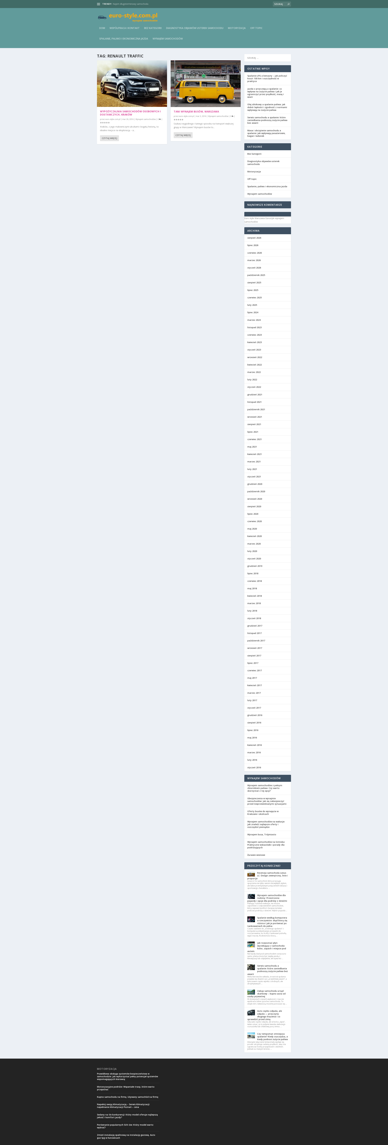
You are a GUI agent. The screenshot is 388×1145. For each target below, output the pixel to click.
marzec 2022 (254, 372)
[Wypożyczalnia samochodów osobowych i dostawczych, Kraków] (132, 83)
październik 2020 (256, 491)
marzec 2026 (254, 260)
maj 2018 (252, 588)
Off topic (256, 28)
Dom (102, 28)
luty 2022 (252, 379)
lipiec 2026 (252, 245)
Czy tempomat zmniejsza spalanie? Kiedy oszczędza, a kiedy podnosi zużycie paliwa (272, 1036)
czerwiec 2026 (254, 252)
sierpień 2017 (254, 655)
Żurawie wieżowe (256, 854)
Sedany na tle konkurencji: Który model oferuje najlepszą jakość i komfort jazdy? (127, 1116)
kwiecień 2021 (254, 454)
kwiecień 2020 (254, 536)
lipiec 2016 (252, 730)
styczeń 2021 (254, 476)
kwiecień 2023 (254, 342)
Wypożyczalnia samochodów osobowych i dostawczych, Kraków (130, 113)
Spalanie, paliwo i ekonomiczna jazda (123, 38)
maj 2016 (252, 737)
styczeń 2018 (254, 618)
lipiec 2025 (252, 290)
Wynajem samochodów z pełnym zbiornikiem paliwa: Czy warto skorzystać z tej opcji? (264, 788)
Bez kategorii (153, 28)
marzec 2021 (254, 461)
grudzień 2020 (254, 484)
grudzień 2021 (254, 394)
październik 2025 (256, 275)
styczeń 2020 (254, 558)
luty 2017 (252, 700)
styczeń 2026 (254, 267)
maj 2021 (252, 446)
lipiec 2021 (252, 431)
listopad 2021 (254, 402)
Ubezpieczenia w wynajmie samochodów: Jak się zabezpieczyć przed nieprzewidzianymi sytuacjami (266, 801)
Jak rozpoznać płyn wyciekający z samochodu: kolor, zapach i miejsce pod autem (266, 947)
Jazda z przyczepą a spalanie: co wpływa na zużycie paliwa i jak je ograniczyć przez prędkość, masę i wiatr (265, 93)
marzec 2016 (254, 752)
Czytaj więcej (109, 138)
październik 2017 (256, 640)
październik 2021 (256, 409)
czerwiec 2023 (254, 334)
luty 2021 (252, 469)
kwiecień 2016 (254, 745)
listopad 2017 (254, 633)
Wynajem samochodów (168, 38)
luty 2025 (252, 304)
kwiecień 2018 (254, 595)
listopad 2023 (254, 327)
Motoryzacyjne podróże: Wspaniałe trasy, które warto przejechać (125, 1088)
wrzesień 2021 (254, 416)
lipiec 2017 (252, 663)
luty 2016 (252, 759)
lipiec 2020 (252, 513)
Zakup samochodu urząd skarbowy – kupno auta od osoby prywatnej (266, 993)
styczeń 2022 (254, 387)
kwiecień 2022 (254, 364)
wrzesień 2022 (254, 357)
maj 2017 (252, 677)
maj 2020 (252, 528)
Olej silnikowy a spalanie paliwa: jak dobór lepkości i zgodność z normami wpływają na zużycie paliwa (267, 107)
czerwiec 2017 (254, 670)
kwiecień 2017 (254, 685)
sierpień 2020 (254, 506)
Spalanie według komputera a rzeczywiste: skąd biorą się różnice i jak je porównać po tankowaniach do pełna (267, 921)
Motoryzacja (237, 28)
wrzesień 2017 (254, 648)
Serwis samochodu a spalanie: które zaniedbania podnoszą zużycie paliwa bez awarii (267, 120)
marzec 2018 (254, 603)
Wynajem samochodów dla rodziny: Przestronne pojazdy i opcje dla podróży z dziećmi (267, 898)
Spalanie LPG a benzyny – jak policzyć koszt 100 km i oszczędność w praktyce (267, 78)
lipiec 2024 (252, 312)
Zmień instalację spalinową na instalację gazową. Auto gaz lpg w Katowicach (126, 1136)
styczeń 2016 (254, 767)
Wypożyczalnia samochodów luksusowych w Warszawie (140, 3)
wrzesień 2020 (254, 498)
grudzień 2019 (254, 566)
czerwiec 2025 (254, 297)
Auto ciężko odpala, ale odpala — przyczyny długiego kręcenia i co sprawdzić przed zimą (264, 1015)
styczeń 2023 (254, 349)
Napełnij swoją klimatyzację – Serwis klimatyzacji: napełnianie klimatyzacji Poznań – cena (123, 1105)
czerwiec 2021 (254, 439)
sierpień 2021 (254, 424)
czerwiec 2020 (254, 521)
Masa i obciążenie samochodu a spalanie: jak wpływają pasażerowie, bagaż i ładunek (266, 133)
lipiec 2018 (252, 573)
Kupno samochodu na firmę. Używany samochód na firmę (127, 1096)
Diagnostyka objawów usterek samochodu (194, 28)
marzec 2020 (254, 543)
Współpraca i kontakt (125, 28)
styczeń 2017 (254, 707)
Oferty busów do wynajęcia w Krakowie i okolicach (263, 812)
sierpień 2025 (254, 282)
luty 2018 (252, 610)
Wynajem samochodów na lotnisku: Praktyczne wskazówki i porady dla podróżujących (266, 844)
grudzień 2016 (254, 715)
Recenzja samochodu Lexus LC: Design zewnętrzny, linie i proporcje (267, 875)
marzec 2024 (254, 320)
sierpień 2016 (254, 722)
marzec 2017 (254, 692)
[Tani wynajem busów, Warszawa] (206, 83)
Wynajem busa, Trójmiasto (261, 834)
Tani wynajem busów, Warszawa (196, 111)
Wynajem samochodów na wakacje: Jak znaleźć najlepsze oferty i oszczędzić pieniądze (266, 824)
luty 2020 (252, 551)
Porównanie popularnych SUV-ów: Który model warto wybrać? (125, 1126)
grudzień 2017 (254, 625)
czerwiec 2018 (254, 581)
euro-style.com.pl (112, 119)
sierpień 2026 (254, 237)
